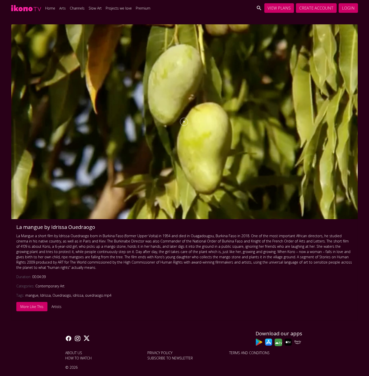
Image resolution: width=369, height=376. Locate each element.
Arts (62, 8)
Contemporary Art (50, 286)
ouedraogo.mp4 (98, 295)
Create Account (316, 8)
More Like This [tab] (31, 306)
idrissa (78, 295)
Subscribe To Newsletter (170, 358)
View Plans (279, 8)
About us (73, 352)
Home (50, 8)
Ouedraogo (61, 295)
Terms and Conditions (249, 352)
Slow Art (95, 8)
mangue (31, 295)
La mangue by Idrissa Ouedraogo (55, 227)
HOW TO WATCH (78, 358)
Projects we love (119, 8)
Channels (77, 8)
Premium (143, 8)
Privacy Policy (159, 352)
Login (348, 8)
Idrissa (45, 295)
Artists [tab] (56, 306)
